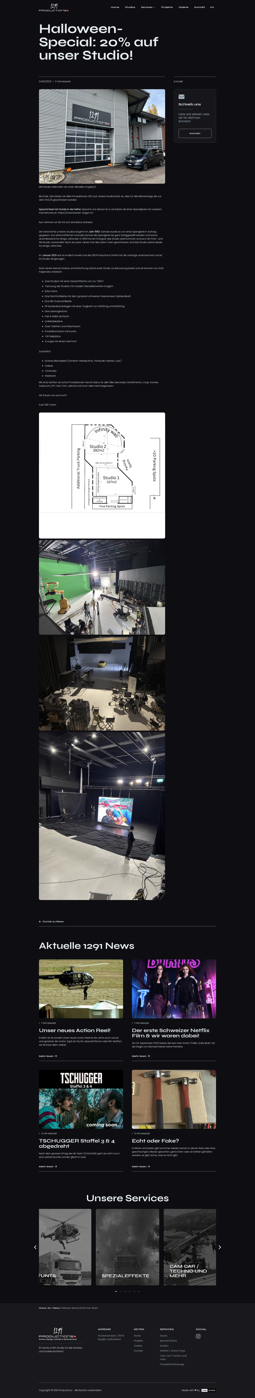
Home (42, 1308)
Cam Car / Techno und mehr (173, 1357)
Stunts (163, 1335)
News (56, 1308)
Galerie (138, 1345)
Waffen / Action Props (172, 1350)
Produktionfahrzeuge (172, 1364)
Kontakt (138, 1350)
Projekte (138, 1340)
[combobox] (212, 7)
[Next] (219, 1247)
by (211, 14)
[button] (148, 7)
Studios (164, 1345)
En (49, 1308)
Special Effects (168, 1340)
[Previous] (35, 1247)
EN (212, 7)
